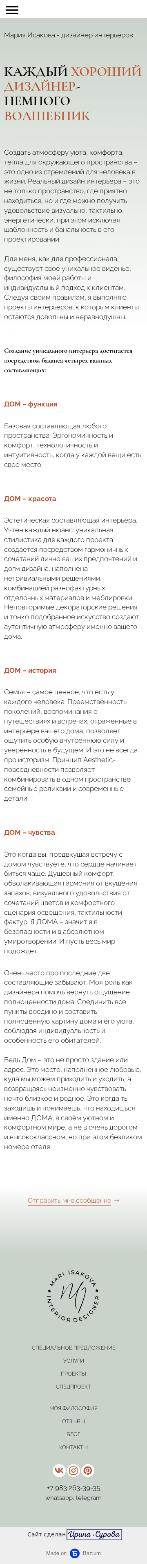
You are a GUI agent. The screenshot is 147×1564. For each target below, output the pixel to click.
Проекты (73, 1374)
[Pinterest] (87, 1470)
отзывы (73, 1421)
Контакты (73, 1447)
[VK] (59, 1470)
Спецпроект (73, 1387)
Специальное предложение (74, 1348)
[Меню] (12, 10)
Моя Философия (73, 1408)
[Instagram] (73, 1470)
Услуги (73, 1361)
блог (73, 1434)
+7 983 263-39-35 (73, 1488)
